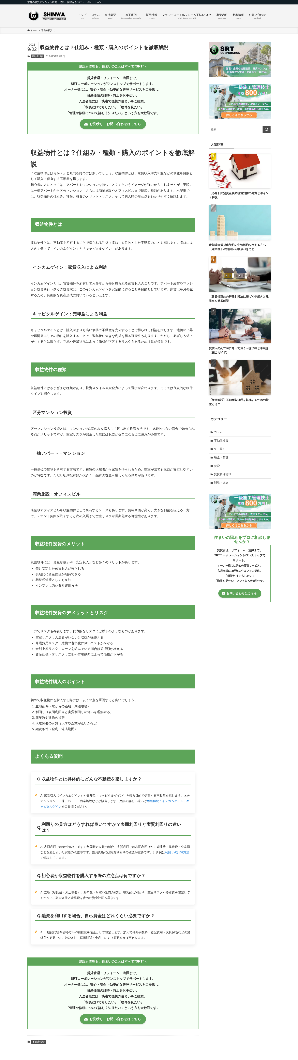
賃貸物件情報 (222, 474)
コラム (218, 432)
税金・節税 (221, 457)
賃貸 (217, 465)
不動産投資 (37, 56)
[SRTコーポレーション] (47, 16)
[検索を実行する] (267, 129)
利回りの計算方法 (177, 852)
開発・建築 (221, 482)
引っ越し (219, 448)
